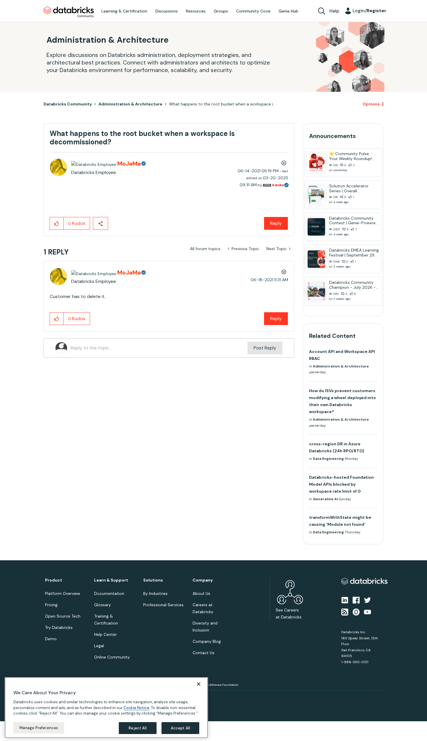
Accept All (180, 727)
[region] (106, 707)
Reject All (137, 727)
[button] (311, 355)
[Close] (198, 684)
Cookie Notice (136, 707)
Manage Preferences (38, 727)
